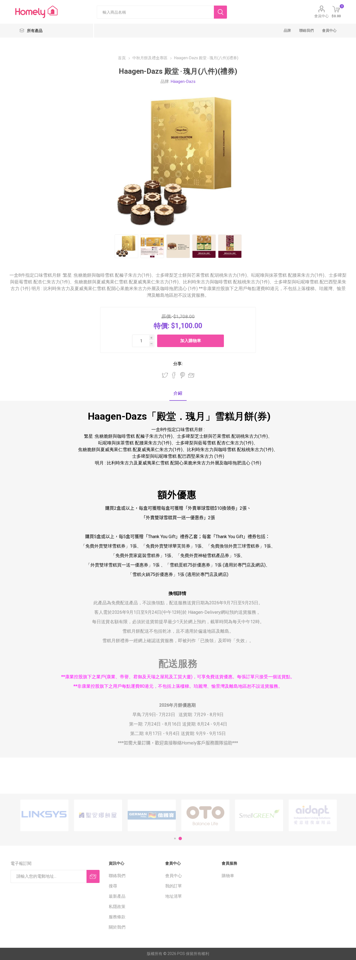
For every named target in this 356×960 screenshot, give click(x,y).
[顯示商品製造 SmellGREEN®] (259, 815)
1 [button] (175, 838)
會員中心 (321, 16)
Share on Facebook (174, 375)
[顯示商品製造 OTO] (205, 815)
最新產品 (117, 896)
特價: (161, 326)
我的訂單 (173, 886)
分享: (178, 363)
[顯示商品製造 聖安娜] (98, 815)
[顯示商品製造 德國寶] (152, 815)
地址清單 (173, 896)
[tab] (178, 394)
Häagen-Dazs (183, 81)
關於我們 (117, 927)
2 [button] (180, 838)
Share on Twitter (165, 375)
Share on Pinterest (183, 375)
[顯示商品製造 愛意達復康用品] (313, 815)
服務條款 (117, 916)
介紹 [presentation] (178, 393)
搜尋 (113, 886)
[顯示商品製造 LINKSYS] (44, 815)
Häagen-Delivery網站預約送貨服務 (222, 612)
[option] (44, 815)
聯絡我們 (117, 875)
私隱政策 (117, 906)
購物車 (228, 875)
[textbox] (155, 12)
